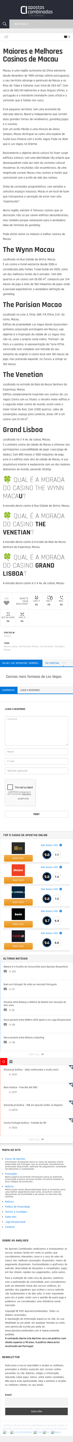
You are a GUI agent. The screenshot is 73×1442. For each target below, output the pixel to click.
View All (34, 1054)
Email (8, 1395)
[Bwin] (18, 914)
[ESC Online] (18, 848)
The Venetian (47, 646)
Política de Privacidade (17, 1207)
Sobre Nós (11, 1217)
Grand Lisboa (11, 646)
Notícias (9, 1186)
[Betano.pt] (18, 870)
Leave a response (30, 690)
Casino (7, 636)
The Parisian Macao (29, 646)
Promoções (11, 1174)
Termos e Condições (16, 1212)
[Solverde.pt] (18, 892)
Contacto (10, 1227)
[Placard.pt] (18, 936)
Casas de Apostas (15, 1159)
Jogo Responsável (15, 1222)
